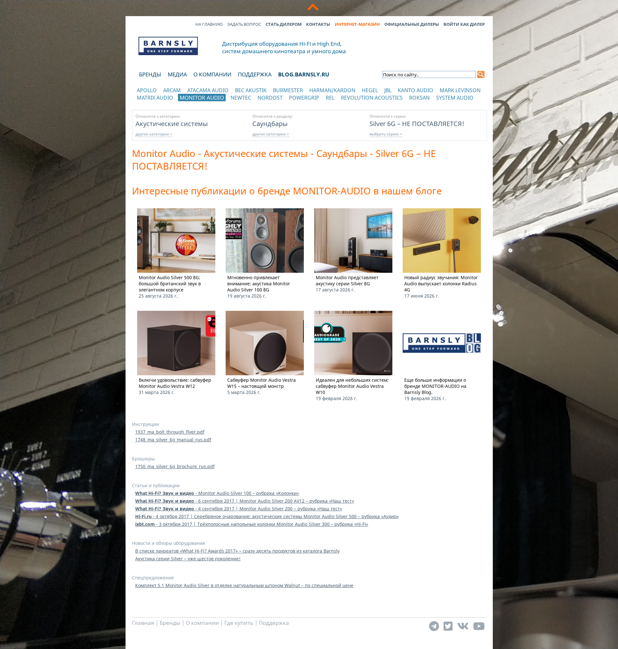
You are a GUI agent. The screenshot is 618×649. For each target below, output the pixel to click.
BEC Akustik (251, 90)
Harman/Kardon (332, 90)
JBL (387, 90)
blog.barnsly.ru (303, 74)
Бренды (150, 74)
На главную (209, 24)
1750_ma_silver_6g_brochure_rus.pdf (175, 466)
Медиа (177, 74)
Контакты (318, 24)
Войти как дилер (464, 24)
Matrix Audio (155, 97)
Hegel (370, 90)
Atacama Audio (208, 90)
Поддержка (255, 74)
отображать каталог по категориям (168, 104)
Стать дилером (284, 24)
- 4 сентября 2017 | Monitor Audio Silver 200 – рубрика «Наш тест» (238, 509)
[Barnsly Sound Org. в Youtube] (479, 625)
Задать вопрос (244, 24)
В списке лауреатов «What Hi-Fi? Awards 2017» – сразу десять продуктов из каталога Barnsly (237, 551)
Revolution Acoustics (372, 97)
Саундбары (270, 123)
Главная (143, 622)
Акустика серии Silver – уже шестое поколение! (187, 559)
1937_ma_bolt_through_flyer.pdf (169, 432)
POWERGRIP (304, 97)
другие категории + (154, 134)
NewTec (240, 97)
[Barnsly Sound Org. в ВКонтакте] (462, 625)
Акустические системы (172, 123)
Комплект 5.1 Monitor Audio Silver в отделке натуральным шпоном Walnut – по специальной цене (244, 585)
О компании (212, 74)
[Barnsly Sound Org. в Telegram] (434, 625)
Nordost (270, 97)
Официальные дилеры (411, 24)
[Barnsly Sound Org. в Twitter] (448, 625)
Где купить (238, 622)
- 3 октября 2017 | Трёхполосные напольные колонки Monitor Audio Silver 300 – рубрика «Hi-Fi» (251, 524)
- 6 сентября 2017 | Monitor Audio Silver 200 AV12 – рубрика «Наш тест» (244, 501)
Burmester (288, 90)
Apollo (147, 90)
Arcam (172, 90)
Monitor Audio (202, 97)
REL (330, 97)
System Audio (454, 97)
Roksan (419, 97)
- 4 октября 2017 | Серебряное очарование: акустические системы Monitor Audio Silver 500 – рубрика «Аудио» (267, 516)
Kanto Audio (415, 90)
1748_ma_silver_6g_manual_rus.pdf (173, 440)
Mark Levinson (460, 90)
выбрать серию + (386, 134)
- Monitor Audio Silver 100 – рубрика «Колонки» (217, 493)
